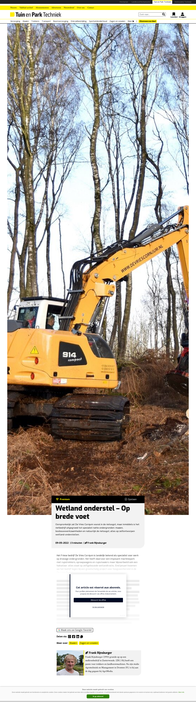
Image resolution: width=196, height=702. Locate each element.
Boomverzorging (60, 21)
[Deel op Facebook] (74, 636)
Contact (90, 7)
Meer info (181, 692)
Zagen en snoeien (117, 21)
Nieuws (13, 7)
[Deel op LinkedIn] (78, 636)
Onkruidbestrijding (79, 21)
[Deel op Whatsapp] (70, 636)
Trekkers (35, 21)
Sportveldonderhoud (98, 21)
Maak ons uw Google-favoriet (76, 630)
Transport (46, 21)
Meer (130, 21)
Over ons (81, 7)
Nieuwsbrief (69, 7)
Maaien (26, 21)
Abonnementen (42, 7)
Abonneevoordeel (147, 21)
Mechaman (124, 2)
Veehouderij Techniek (182, 2)
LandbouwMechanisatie (140, 2)
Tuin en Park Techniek (162, 2)
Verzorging (15, 21)
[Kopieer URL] (82, 636)
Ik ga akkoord (98, 696)
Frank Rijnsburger (97, 542)
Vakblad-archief (26, 7)
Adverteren (56, 7)
